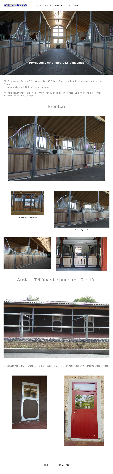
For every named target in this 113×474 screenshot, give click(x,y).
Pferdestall (38, 5)
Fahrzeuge (58, 5)
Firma (68, 5)
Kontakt (76, 5)
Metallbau (48, 5)
